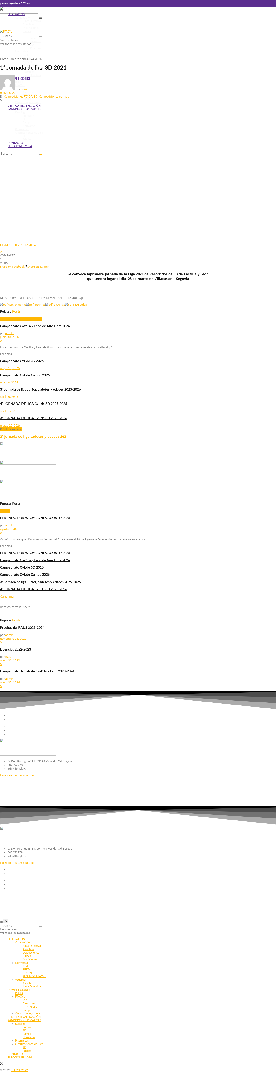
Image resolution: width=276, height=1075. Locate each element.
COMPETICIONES (19, 990)
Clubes (27, 31)
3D (32, 44)
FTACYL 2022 (19, 1070)
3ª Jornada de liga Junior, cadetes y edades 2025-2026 (40, 389)
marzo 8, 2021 (9, 93)
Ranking (20, 112)
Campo (27, 99)
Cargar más (7, 596)
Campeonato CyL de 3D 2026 (22, 361)
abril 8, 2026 (8, 411)
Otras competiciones (28, 102)
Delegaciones (31, 28)
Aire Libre (29, 92)
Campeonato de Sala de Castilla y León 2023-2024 (37, 671)
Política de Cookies (264, 788)
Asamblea (28, 24)
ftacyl (8, 656)
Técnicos (35, 41)
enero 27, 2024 (10, 682)
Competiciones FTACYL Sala (25, 726)
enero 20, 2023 (10, 660)
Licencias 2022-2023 (15, 649)
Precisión (35, 48)
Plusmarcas (22, 129)
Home (4, 59)
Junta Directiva (32, 21)
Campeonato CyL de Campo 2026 (25, 375)
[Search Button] (40, 18)
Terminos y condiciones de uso (256, 801)
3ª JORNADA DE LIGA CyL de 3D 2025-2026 (33, 418)
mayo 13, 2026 (10, 368)
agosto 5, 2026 (9, 529)
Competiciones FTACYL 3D (25, 59)
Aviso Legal (268, 782)
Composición (23, 17)
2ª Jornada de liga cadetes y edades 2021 (34, 436)
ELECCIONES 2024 (20, 146)
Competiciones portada (54, 96)
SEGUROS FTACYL (34, 976)
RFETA (27, 969)
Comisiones (30, 959)
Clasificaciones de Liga (29, 132)
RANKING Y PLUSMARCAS (24, 109)
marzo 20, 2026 (10, 425)
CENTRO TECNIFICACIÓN (24, 105)
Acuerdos (21, 979)
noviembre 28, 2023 (13, 638)
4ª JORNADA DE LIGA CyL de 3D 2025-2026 (33, 403)
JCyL (26, 55)
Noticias (5, 511)
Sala (25, 1000)
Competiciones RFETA (21, 730)
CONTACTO (15, 143)
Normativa (21, 51)
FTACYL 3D (30, 1006)
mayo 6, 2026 (9, 382)
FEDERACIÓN (16, 14)
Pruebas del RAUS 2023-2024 (22, 627)
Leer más (6, 354)
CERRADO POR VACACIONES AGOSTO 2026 (35, 518)
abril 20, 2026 (9, 396)
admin (25, 89)
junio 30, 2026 (9, 337)
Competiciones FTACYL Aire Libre (21, 319)
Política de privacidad (262, 795)
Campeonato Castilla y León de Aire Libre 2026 (35, 326)
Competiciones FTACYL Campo (27, 723)
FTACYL (27, 61)
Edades (27, 139)
